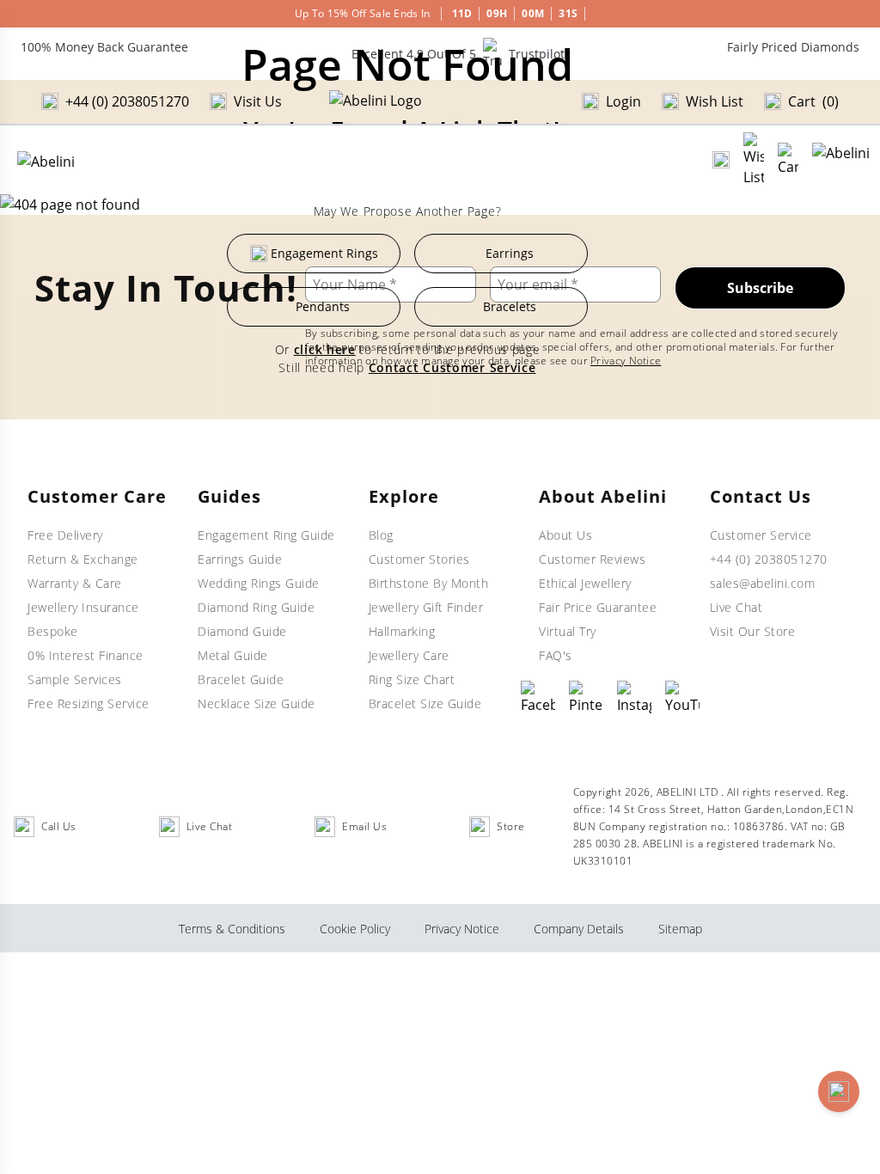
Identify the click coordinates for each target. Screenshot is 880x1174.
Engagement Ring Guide (266, 535)
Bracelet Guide (241, 679)
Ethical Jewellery (585, 583)
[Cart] (788, 159)
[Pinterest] (586, 698)
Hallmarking (402, 631)
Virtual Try (567, 631)
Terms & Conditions (232, 928)
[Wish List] (753, 160)
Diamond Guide (242, 631)
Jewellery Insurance (83, 607)
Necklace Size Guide (256, 703)
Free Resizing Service (89, 703)
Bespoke (53, 631)
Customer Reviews (592, 559)
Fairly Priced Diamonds (793, 47)
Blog (381, 535)
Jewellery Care (409, 655)
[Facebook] (538, 698)
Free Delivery (65, 535)
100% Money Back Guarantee (104, 47)
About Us (565, 535)
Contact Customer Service (452, 367)
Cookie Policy (355, 928)
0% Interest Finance (86, 655)
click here (325, 349)
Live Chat (736, 607)
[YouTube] (682, 698)
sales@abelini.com (763, 583)
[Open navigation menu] (841, 159)
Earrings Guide (240, 559)
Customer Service (761, 535)
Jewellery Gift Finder (426, 607)
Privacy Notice (625, 360)
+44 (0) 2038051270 (769, 559)
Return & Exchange (83, 559)
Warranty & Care (75, 583)
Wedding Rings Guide (259, 583)
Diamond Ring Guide (256, 607)
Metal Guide (233, 655)
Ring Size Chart (412, 679)
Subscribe (760, 287)
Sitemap (680, 928)
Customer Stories (419, 559)
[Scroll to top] (838, 1091)
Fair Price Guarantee (598, 607)
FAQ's (555, 655)
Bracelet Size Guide (425, 703)
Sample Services (75, 679)
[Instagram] (634, 698)
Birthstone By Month (429, 583)
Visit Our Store (753, 631)
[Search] (721, 160)
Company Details (579, 928)
